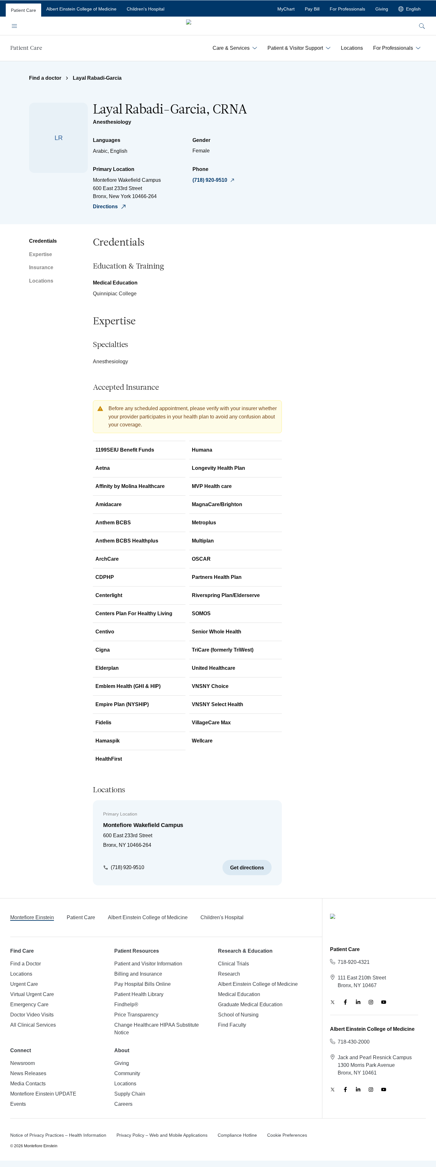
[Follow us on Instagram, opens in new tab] (370, 1002)
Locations (41, 281)
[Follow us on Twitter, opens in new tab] (332, 1002)
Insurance (41, 267)
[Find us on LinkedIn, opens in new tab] (358, 1002)
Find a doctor (45, 78)
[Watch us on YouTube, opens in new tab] (383, 1002)
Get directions (247, 867)
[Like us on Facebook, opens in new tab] (345, 1002)
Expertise (40, 254)
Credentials (43, 241)
